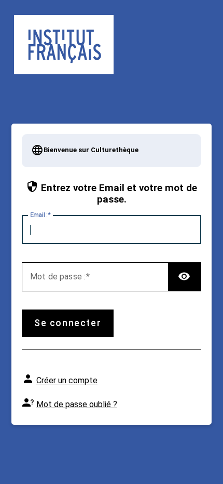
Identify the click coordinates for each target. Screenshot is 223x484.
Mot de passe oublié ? (76, 404)
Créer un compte (66, 380)
